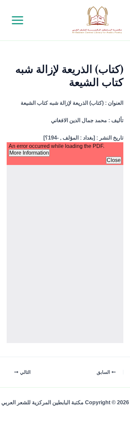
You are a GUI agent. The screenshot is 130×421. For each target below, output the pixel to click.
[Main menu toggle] (17, 20)
